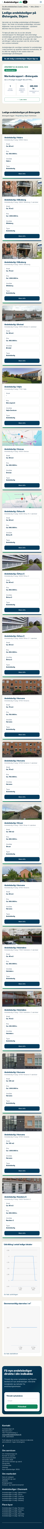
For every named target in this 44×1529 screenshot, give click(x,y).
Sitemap (5, 1467)
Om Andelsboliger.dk (9, 1454)
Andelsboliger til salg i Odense (13, 1496)
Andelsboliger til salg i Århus (12, 1494)
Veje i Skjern (34, 6)
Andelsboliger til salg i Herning (13, 1516)
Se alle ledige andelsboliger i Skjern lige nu (21, 59)
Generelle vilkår (7, 1460)
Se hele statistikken (11, 1354)
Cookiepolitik (6, 1465)
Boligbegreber (7, 1483)
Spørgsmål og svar (9, 1479)
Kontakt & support (8, 1456)
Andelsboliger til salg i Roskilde (13, 1514)
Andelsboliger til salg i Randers (13, 1508)
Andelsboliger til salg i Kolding (12, 1510)
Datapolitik (6, 1463)
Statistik (5, 1481)
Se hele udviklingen (11, 1294)
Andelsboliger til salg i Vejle (12, 1512)
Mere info (22, 174)
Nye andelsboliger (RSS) (11, 1469)
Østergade (6, 9)
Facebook (3, 1445)
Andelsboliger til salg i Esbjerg (13, 1500)
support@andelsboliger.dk (11, 1434)
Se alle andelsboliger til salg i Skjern (15, 6)
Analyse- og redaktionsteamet (13, 1485)
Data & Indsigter (8, 1477)
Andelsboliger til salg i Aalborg (13, 1498)
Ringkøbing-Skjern (22, 116)
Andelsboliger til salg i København (14, 1492)
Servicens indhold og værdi (12, 1461)
